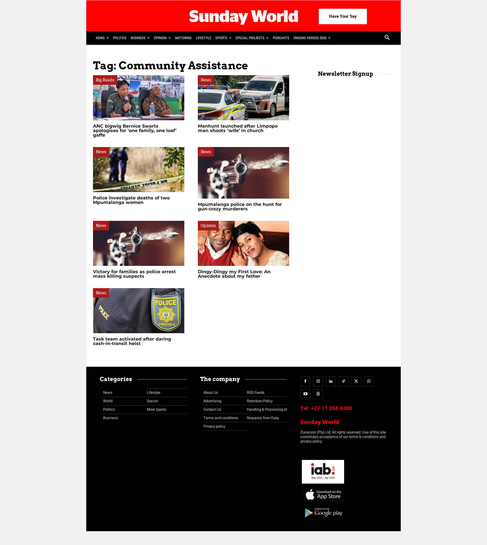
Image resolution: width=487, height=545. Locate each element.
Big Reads (105, 80)
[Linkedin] (331, 381)
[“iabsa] (323, 483)
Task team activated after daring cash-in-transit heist (132, 341)
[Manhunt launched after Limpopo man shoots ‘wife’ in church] (243, 97)
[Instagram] (318, 381)
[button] (387, 38)
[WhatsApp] (369, 381)
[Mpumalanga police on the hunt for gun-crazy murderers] (243, 173)
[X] (356, 381)
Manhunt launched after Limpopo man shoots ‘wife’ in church (238, 128)
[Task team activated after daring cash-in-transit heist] (138, 310)
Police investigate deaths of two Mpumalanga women (131, 200)
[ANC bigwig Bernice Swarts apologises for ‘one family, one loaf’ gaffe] (138, 97)
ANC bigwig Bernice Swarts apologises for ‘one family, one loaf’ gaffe (134, 130)
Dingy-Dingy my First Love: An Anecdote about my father (234, 274)
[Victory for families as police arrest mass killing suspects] (138, 243)
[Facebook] (305, 381)
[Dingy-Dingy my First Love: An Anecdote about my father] (243, 243)
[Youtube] (305, 394)
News (206, 80)
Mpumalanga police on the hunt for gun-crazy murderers (240, 207)
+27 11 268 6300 (331, 408)
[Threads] (318, 394)
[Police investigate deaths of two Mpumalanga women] (138, 169)
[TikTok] (343, 381)
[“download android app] (323, 519)
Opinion (208, 225)
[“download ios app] (323, 502)
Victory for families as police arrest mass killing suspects (134, 274)
